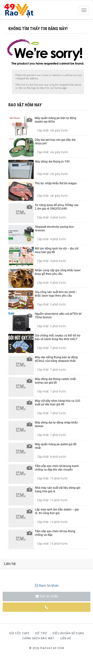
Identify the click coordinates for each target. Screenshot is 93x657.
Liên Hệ (65, 638)
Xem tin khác (49, 585)
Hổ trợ (41, 633)
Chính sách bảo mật (38, 638)
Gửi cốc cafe (19, 633)
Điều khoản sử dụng (68, 633)
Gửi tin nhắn (48, 596)
